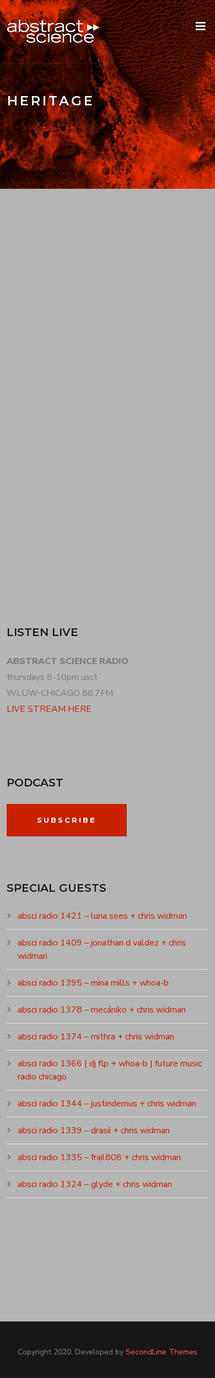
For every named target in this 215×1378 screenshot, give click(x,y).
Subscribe (66, 819)
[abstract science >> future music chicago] (53, 31)
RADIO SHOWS (114, 368)
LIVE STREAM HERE (49, 709)
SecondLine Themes (161, 1352)
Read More (41, 553)
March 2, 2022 (46, 368)
